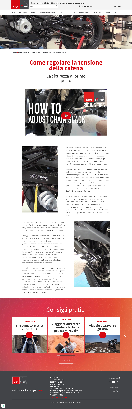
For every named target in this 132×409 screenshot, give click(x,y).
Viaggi (33, 12)
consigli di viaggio (23, 52)
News (107, 12)
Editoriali (97, 12)
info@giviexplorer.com (58, 397)
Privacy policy (114, 391)
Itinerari (63, 12)
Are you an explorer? (80, 12)
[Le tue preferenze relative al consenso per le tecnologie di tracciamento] (3, 406)
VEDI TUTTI (66, 361)
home (15, 52)
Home (13, 12)
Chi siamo (23, 12)
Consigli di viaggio (47, 12)
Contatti (117, 12)
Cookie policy (114, 387)
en (119, 6)
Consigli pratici (35, 52)
